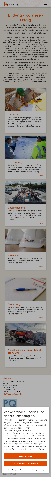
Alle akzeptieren (25, 456)
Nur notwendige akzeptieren (25, 463)
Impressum (43, 470)
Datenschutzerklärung (28, 470)
